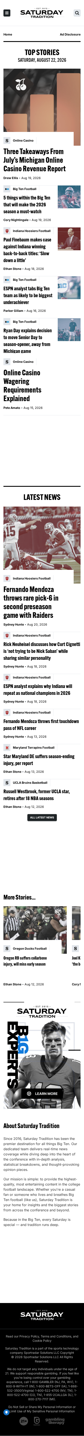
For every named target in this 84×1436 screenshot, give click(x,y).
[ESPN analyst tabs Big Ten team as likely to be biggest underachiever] (69, 287)
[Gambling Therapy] (55, 1421)
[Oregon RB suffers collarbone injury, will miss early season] (35, 930)
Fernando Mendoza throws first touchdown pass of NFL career (41, 724)
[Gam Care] (37, 1421)
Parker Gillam (13, 310)
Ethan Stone (12, 269)
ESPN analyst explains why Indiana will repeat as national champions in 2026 (37, 689)
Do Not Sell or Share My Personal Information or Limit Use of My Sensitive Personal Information (42, 1409)
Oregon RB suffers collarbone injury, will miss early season (25, 961)
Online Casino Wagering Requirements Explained (22, 385)
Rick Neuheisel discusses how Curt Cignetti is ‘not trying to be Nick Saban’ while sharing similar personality (41, 651)
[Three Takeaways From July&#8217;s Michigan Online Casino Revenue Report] (42, 107)
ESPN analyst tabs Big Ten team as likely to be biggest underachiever (27, 295)
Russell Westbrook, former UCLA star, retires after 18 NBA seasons (36, 794)
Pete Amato (11, 408)
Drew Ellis (10, 178)
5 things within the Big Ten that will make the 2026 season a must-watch (26, 204)
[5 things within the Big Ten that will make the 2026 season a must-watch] (69, 196)
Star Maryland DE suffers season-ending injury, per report (39, 759)
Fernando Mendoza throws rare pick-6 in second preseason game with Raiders (31, 602)
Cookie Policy (42, 1340)
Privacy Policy (29, 1336)
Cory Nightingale (15, 220)
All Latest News (42, 817)
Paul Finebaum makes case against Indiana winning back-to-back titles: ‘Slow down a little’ (27, 249)
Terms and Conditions (56, 1336)
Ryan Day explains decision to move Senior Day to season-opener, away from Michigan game (27, 340)
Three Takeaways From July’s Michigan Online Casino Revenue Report (34, 160)
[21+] (23, 1421)
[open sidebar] (6, 12)
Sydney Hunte (13, 624)
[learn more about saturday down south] (42, 1050)
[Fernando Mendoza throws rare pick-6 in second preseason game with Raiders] (42, 545)
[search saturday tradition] (77, 12)
